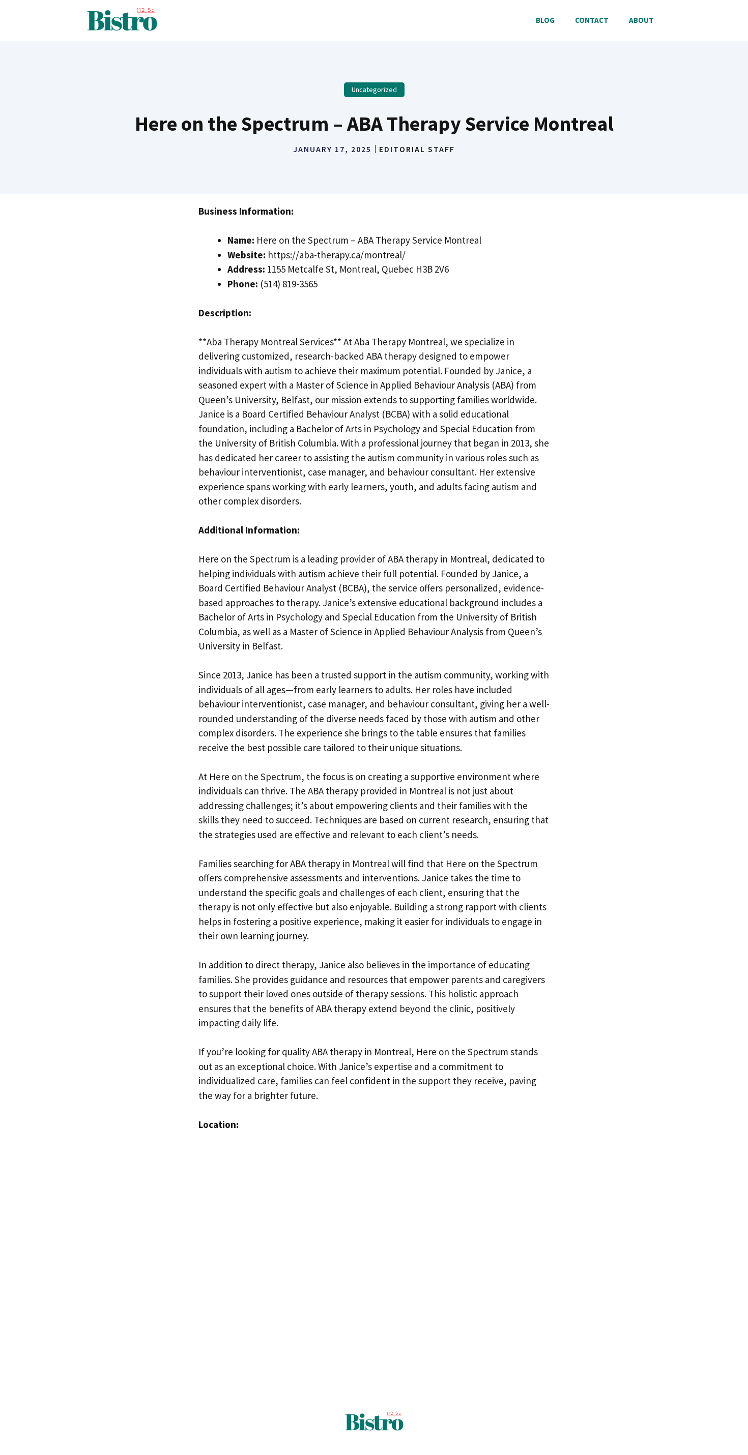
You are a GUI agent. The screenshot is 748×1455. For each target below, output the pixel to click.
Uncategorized (374, 89)
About (641, 20)
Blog (545, 20)
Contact (592, 20)
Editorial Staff (417, 149)
